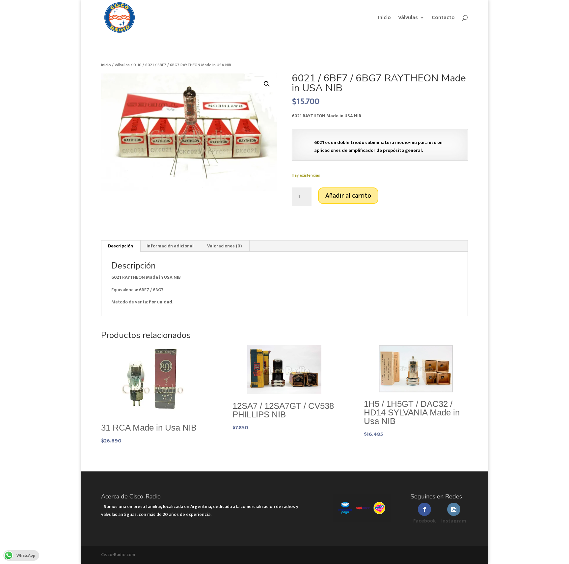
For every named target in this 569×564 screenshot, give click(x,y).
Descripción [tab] (120, 246)
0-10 (137, 65)
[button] (267, 84)
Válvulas (408, 18)
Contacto (443, 18)
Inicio (384, 18)
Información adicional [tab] (170, 246)
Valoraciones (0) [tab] (224, 246)
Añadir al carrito (348, 195)
